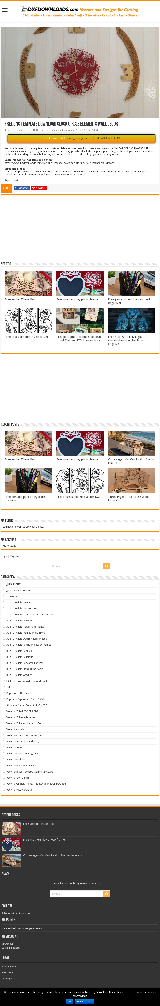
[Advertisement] (80, 230)
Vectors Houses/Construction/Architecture (29, 771)
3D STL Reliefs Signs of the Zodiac (25, 668)
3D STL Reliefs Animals (19, 602)
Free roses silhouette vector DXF (27, 337)
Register (15, 556)
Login (4, 556)
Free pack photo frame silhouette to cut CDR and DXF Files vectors (79, 338)
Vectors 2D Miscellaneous (20, 717)
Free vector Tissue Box (20, 299)
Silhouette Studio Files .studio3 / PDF (26, 705)
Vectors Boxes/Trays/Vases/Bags (25, 735)
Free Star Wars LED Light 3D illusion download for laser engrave (127, 340)
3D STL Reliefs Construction (21, 608)
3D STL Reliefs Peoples (19, 650)
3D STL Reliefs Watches (19, 675)
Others (10, 687)
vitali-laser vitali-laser (18, 130)
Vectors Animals (15, 729)
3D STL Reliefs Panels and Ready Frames (28, 644)
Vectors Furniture (15, 759)
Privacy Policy (9, 966)
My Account (9, 545)
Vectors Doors (14, 747)
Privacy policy (84, 1001)
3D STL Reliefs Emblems (19, 620)
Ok (69, 1001)
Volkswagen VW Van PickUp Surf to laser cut (52, 855)
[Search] (106, 566)
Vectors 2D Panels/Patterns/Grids (25, 723)
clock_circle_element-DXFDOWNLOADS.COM (93, 138)
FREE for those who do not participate (55, 130)
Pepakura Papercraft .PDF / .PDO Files (27, 699)
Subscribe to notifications (16, 913)
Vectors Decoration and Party (22, 741)
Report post (11, 180)
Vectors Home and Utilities (21, 765)
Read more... (99, 883)
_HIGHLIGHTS (14, 584)
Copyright (7, 978)
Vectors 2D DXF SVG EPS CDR (22, 711)
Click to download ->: (55, 138)
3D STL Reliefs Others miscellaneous (26, 638)
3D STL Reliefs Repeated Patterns (24, 662)
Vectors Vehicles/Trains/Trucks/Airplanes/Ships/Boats (36, 783)
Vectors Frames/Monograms (22, 753)
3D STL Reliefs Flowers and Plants (25, 626)
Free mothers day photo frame (77, 299)
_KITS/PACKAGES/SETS (19, 590)
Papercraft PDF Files (17, 693)
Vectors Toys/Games (17, 777)
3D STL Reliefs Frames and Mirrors (25, 632)
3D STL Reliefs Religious (19, 656)
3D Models (12, 596)
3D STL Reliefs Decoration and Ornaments (29, 614)
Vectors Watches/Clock (87, 130)
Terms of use (9, 972)
